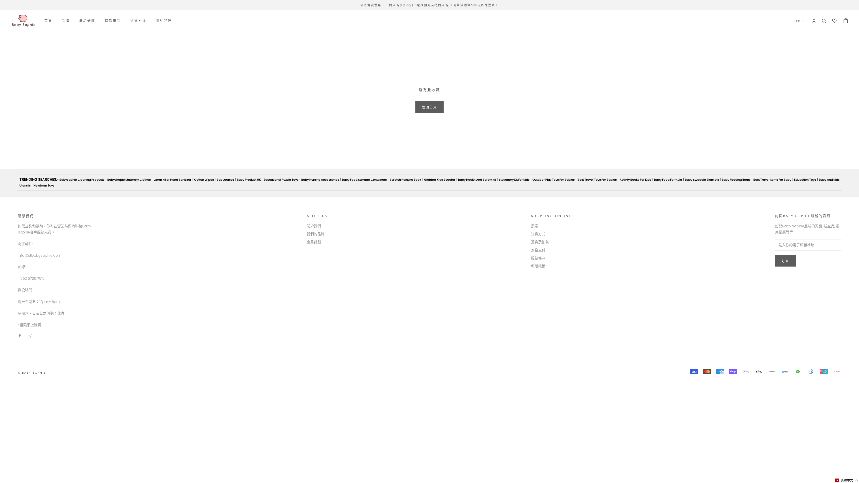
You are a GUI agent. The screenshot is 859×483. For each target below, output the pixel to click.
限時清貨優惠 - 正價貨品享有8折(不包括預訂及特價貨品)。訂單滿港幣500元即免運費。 (429, 5)
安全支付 (538, 250)
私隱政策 (538, 266)
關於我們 (164, 20)
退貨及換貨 (540, 242)
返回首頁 (429, 107)
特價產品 (113, 20)
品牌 (66, 20)
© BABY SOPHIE (32, 373)
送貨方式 (138, 20)
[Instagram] (30, 336)
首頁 (48, 20)
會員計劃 (314, 242)
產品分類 (87, 20)
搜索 (534, 226)
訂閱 (785, 261)
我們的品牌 (316, 234)
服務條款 (538, 258)
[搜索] (824, 20)
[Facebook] (19, 336)
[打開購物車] (846, 20)
